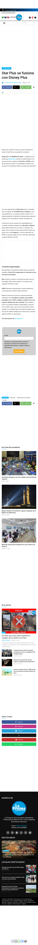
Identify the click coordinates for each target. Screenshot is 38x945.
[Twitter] (25, 832)
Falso (3, 632)
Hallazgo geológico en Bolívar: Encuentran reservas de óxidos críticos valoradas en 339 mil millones (18, 855)
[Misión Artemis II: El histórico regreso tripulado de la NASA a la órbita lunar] (19, 497)
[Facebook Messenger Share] (22, 941)
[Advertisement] (19, 46)
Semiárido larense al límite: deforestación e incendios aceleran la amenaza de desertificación (13, 888)
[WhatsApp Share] (19, 941)
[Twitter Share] (15, 941)
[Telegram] (17, 832)
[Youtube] (30, 832)
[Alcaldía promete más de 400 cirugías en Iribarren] (31, 869)
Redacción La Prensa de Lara (13, 82)
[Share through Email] (25, 941)
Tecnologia (6, 68)
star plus (4, 400)
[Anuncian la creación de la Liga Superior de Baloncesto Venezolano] (7, 662)
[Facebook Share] (12, 941)
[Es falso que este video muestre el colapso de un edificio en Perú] (19, 621)
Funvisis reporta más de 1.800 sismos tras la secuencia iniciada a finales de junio (25, 671)
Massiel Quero (6, 640)
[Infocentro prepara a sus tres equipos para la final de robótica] (19, 463)
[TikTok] (21, 832)
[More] (34, 87)
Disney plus (12, 397)
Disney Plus (12, 159)
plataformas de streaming (23, 397)
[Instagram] (12, 832)
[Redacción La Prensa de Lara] (3, 83)
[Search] (34, 22)
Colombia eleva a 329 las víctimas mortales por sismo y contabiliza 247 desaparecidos (24, 652)
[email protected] (21, 826)
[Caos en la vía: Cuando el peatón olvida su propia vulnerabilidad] (31, 879)
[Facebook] (8, 832)
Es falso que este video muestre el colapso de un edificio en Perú (16, 637)
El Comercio (19, 318)
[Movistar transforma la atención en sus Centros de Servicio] (19, 530)
